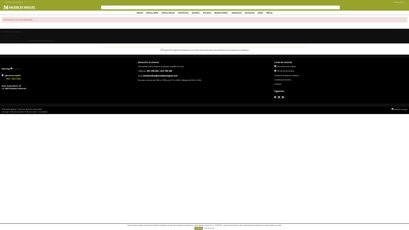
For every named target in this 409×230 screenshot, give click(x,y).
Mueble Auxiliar (221, 13)
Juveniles (196, 13)
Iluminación (237, 13)
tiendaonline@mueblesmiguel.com (41, 40)
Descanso (207, 13)
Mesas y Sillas (152, 13)
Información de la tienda (11, 32)
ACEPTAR (199, 228)
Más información (209, 228)
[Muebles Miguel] (20, 7)
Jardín (260, 13)
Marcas (269, 13)
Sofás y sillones (168, 13)
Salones (140, 13)
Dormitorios (183, 13)
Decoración (250, 13)
